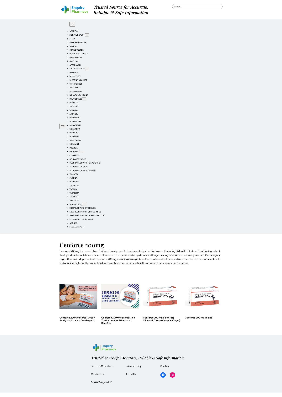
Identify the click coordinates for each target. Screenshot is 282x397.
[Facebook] (163, 375)
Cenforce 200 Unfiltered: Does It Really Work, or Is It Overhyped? (77, 319)
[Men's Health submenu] (84, 204)
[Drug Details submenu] (84, 98)
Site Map (165, 366)
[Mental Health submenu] (87, 34)
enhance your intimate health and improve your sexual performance (149, 263)
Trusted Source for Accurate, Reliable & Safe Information (120, 9)
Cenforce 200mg (106, 259)
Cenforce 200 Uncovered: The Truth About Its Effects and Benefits (118, 320)
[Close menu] (72, 24)
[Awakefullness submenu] (87, 68)
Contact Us (97, 374)
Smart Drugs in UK (101, 382)
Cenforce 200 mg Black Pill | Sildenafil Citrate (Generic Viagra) (161, 319)
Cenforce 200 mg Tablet (198, 317)
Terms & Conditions (102, 366)
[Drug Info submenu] (81, 151)
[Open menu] (62, 126)
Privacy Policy (133, 366)
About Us (131, 374)
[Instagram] (172, 375)
